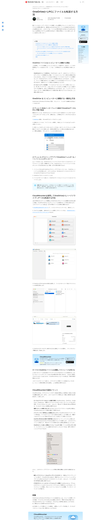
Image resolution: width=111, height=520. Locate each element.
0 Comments (68, 18)
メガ (81, 53)
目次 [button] (37, 41)
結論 (36, 56)
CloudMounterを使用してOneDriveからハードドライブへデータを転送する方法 (53, 51)
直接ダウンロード (70, 358)
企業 (57, 2)
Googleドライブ (83, 57)
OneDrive (35, 119)
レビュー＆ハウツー (50, 2)
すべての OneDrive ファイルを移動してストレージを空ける (49, 53)
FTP (81, 60)
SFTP (81, 62)
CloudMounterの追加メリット (42, 55)
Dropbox (81, 58)
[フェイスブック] (2, 26)
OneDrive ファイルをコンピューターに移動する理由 (47, 43)
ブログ (61, 2)
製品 (43, 2)
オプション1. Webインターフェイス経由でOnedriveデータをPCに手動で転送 (53, 46)
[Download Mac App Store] (69, 362)
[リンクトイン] (2, 30)
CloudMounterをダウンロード (40, 207)
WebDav (81, 50)
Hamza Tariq (40, 19)
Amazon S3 (82, 49)
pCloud (81, 52)
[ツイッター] (2, 22)
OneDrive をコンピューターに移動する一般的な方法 (47, 44)
